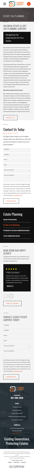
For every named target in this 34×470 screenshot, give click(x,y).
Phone (5, 159)
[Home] (16, 3)
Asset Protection (17, 410)
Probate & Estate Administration (17, 416)
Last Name (6, 154)
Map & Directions (16, 433)
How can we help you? (9, 175)
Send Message (11, 201)
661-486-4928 (17, 397)
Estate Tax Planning (17, 413)
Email (5, 164)
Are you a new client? (9, 170)
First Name (6, 149)
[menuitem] (17, 219)
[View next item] (11, 296)
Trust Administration (17, 420)
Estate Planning (17, 407)
